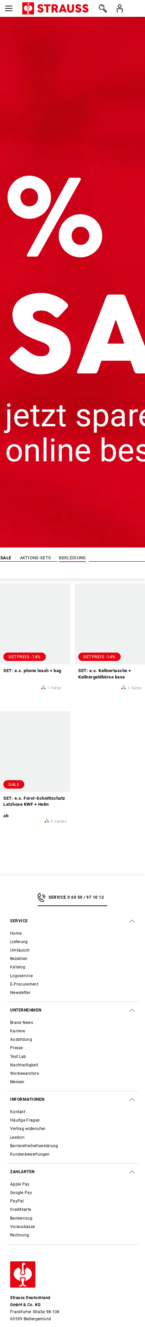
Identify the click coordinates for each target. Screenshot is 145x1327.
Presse (16, 1048)
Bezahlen (18, 958)
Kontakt (17, 1111)
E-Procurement (24, 984)
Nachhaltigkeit (24, 1065)
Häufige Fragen (25, 1120)
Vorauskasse (22, 1226)
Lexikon (17, 1137)
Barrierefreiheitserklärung (34, 1145)
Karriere (17, 1031)
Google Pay (21, 1192)
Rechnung (19, 1235)
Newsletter (20, 992)
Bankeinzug (21, 1218)
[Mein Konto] (119, 8)
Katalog (17, 967)
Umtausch (20, 950)
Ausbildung (21, 1039)
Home (16, 933)
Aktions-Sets (35, 557)
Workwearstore (24, 1073)
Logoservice (21, 975)
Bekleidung (72, 557)
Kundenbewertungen (30, 1154)
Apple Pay (20, 1184)
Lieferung (19, 941)
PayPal (17, 1201)
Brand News (21, 1022)
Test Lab (18, 1056)
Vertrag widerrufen (28, 1128)
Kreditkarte (20, 1209)
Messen (17, 1082)
